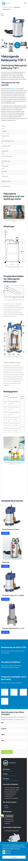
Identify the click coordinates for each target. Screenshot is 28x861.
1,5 (2, 148)
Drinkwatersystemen (8, 821)
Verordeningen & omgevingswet (11, 830)
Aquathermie (7, 823)
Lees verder (5, 533)
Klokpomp (5, 562)
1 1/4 (3, 138)
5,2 (2, 173)
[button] (3, 851)
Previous (1, 47)
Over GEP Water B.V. (8, 796)
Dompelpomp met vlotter (10, 529)
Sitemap (6, 805)
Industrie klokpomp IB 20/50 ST (13, 628)
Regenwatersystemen (9, 815)
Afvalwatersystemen (8, 819)
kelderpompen (13, 88)
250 (2, 153)
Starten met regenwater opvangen (12, 787)
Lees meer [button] (17, 848)
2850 (3, 168)
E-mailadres (3, 728)
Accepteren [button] (14, 857)
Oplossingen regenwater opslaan (11, 789)
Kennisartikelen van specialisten (11, 798)
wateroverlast (12, 463)
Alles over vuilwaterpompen (10, 792)
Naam (2, 722)
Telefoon (3, 734)
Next (26, 47)
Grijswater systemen (8, 817)
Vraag (2, 740)
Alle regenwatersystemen (10, 794)
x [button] (26, 843)
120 (2, 163)
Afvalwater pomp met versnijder (13, 595)
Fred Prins (6, 807)
